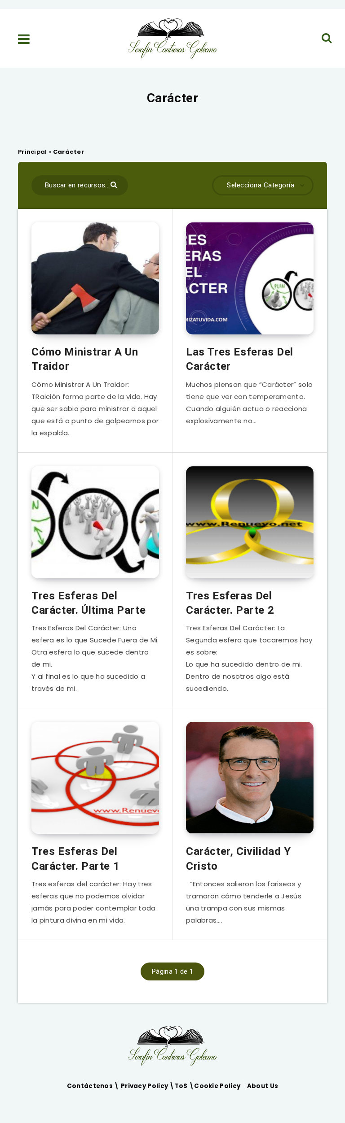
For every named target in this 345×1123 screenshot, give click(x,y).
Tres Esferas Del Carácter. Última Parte (88, 603)
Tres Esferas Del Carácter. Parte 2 (230, 603)
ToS (182, 1086)
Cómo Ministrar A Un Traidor (84, 359)
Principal (32, 151)
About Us (262, 1086)
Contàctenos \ (94, 1086)
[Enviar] (115, 184)
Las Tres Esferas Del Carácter (239, 359)
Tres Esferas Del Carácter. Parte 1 (75, 858)
